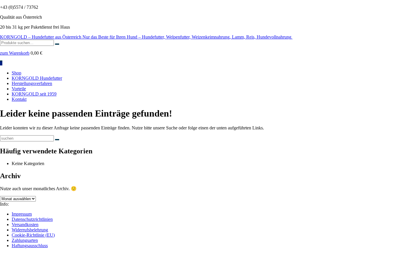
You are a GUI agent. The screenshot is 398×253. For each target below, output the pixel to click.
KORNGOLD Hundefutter (37, 78)
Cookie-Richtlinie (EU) (33, 235)
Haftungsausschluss (30, 245)
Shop (16, 72)
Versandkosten (25, 224)
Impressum (22, 214)
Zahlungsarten (25, 240)
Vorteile (19, 88)
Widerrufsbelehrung (30, 229)
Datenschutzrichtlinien (32, 219)
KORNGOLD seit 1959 (34, 93)
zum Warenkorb (14, 53)
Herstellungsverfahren (32, 83)
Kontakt (19, 99)
